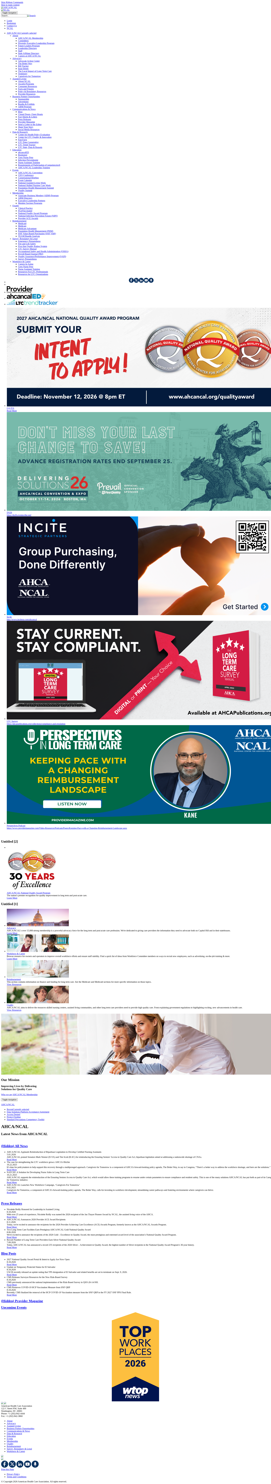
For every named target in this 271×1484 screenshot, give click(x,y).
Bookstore (11, 23)
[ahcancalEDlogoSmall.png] (26, 298)
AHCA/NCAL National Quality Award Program (28, 893)
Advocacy (11, 928)
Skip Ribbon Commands (12, 2)
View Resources (14, 984)
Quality (10, 1005)
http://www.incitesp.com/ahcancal (22, 619)
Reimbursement (14, 979)
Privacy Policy (13, 1474)
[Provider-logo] (20, 292)
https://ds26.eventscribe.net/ (19, 515)
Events (10, 1438)
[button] (31, 15)
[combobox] (14, 15)
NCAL (10, 28)
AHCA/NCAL (8, 1104)
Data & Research (14, 1433)
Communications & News (18, 1431)
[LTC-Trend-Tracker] (32, 304)
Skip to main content (10, 5)
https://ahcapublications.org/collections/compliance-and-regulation (36, 724)
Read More (12, 411)
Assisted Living (14, 1426)
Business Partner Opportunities (20, 1428)
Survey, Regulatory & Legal (19, 1449)
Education (11, 1436)
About (9, 1421)
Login (9, 20)
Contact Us (12, 26)
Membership (12, 1441)
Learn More (12, 898)
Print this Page (7, 1469)
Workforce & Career (16, 953)
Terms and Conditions (16, 1477)
